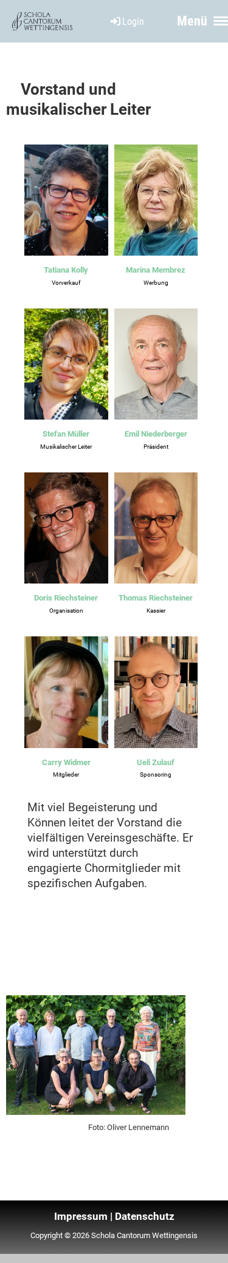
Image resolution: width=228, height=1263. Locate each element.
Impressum (81, 1216)
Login (133, 21)
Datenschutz (144, 1216)
